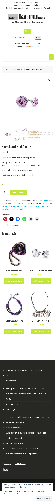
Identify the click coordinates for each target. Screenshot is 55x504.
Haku (38, 38)
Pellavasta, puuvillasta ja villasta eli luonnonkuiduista (27, 417)
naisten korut (35, 206)
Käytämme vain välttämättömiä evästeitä (18, 494)
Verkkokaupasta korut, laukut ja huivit (21, 454)
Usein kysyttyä (12, 409)
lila (10, 206)
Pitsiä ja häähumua (13, 427)
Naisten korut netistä (14, 438)
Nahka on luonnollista (15, 422)
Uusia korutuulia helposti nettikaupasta (22, 448)
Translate (35, 46)
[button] (51, 57)
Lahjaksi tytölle (18, 203)
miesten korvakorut (21, 206)
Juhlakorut (48, 200)
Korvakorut (6, 203)
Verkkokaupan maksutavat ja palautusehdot (24, 370)
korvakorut (47, 203)
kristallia (5, 206)
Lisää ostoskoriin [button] (13, 281)
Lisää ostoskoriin (18, 192)
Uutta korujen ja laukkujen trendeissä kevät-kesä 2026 (28, 433)
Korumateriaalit (12, 404)
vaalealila (21, 209)
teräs (14, 209)
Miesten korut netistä (14, 443)
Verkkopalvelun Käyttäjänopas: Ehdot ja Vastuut (25, 388)
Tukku (8, 375)
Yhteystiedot (11, 381)
